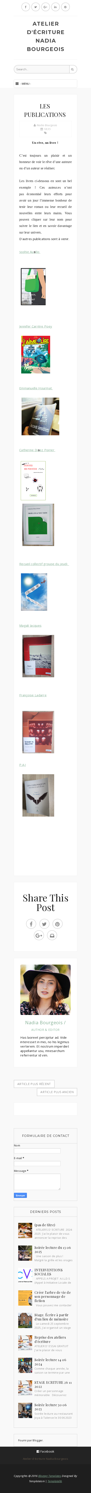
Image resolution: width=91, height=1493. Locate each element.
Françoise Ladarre (33, 695)
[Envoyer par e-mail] (52, 935)
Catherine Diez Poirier (37, 450)
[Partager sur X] (44, 924)
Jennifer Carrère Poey (35, 326)
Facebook (46, 1451)
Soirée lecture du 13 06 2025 (52, 1249)
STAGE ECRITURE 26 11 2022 (53, 1384)
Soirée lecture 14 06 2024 (50, 1362)
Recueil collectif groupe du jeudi (44, 564)
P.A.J (22, 765)
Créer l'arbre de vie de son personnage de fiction (52, 1296)
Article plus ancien (57, 1092)
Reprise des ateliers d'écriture (50, 1339)
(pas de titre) (44, 1225)
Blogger (38, 1440)
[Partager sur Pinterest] (57, 924)
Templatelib (55, 1481)
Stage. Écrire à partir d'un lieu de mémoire (51, 1317)
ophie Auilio (29, 252)
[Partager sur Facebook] (31, 924)
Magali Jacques (30, 625)
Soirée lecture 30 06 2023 (50, 1407)
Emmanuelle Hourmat (36, 388)
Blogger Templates (49, 1476)
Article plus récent (34, 1084)
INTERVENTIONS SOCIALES (48, 1272)
